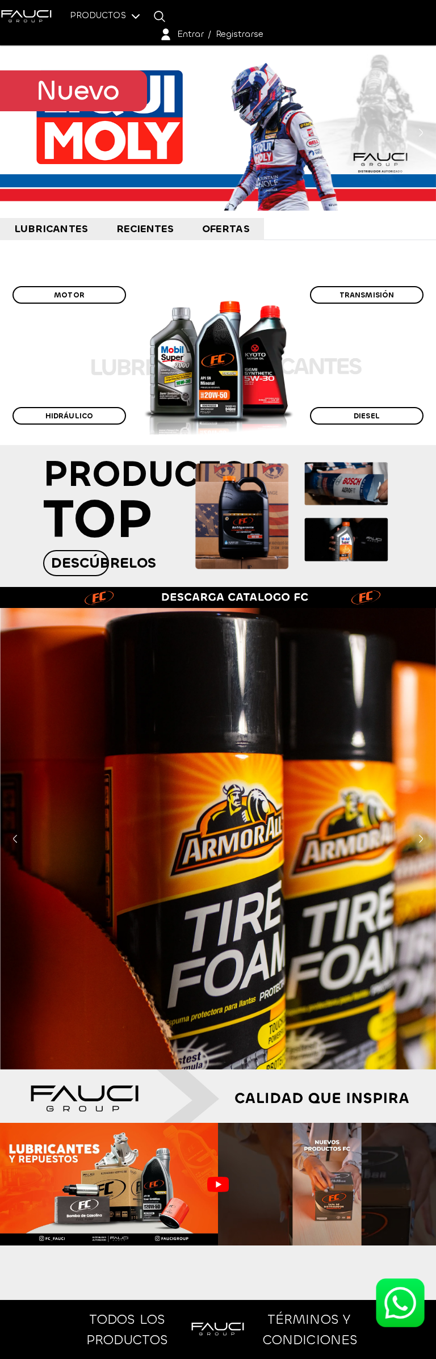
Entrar (190, 34)
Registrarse (239, 34)
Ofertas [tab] (226, 229)
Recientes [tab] (145, 229)
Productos (99, 15)
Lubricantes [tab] (51, 229)
